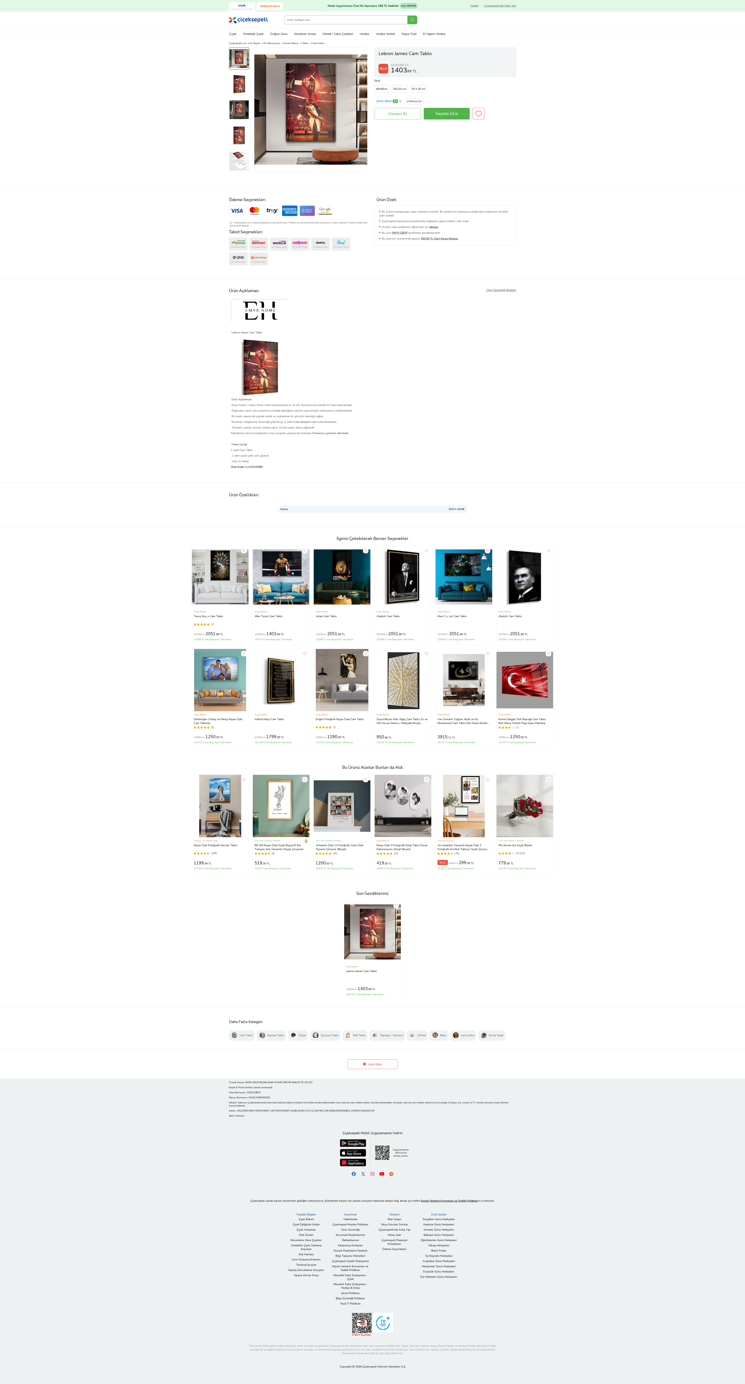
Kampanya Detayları (350, 1245)
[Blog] (391, 1174)
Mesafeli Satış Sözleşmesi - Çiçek (350, 1277)
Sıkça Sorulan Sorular (394, 1224)
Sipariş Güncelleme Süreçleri (306, 1270)
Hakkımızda (350, 1219)
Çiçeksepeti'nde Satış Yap (500, 6)
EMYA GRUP (384, 101)
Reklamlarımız (350, 1240)
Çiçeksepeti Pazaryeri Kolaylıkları (394, 1242)
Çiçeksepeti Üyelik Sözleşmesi (350, 1261)
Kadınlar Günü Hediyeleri (439, 1224)
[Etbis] (362, 1324)
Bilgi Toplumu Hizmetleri (350, 1256)
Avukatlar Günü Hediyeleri (439, 1261)
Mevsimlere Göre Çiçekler (306, 1240)
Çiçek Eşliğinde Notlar (306, 1224)
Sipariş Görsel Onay (306, 1275)
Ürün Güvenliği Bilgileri (501, 290)
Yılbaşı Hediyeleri (438, 1245)
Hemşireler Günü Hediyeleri (439, 1266)
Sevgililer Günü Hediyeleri (439, 1219)
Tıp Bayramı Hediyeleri (439, 1256)
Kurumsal (350, 1214)
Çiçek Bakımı (306, 1219)
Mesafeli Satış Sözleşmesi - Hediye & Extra (350, 1286)
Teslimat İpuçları (306, 1265)
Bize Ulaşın (394, 1219)
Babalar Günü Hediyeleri (439, 1235)
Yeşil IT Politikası (350, 1303)
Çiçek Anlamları (306, 1230)
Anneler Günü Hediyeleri (439, 1230)
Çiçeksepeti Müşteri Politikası (350, 1224)
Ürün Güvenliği (350, 1230)
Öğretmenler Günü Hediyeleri (439, 1240)
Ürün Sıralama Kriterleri (306, 1259)
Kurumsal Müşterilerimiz (350, 1235)
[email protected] (263, 1087)
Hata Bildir (374, 1064)
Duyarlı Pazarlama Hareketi (350, 1251)
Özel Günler (306, 1235)
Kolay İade (394, 1235)
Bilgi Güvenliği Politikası (350, 1298)
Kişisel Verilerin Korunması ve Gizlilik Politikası (350, 1268)
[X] (363, 1174)
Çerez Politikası (350, 1293)
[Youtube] (382, 1174)
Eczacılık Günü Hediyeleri (438, 1271)
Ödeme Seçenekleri (394, 1249)
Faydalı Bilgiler (306, 1214)
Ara (412, 20)
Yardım (474, 6)
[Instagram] (372, 1174)
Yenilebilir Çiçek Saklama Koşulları (306, 1247)
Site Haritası (306, 1254)
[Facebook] (354, 1174)
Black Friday (438, 1251)
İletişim (394, 1214)
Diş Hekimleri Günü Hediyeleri (438, 1277)
